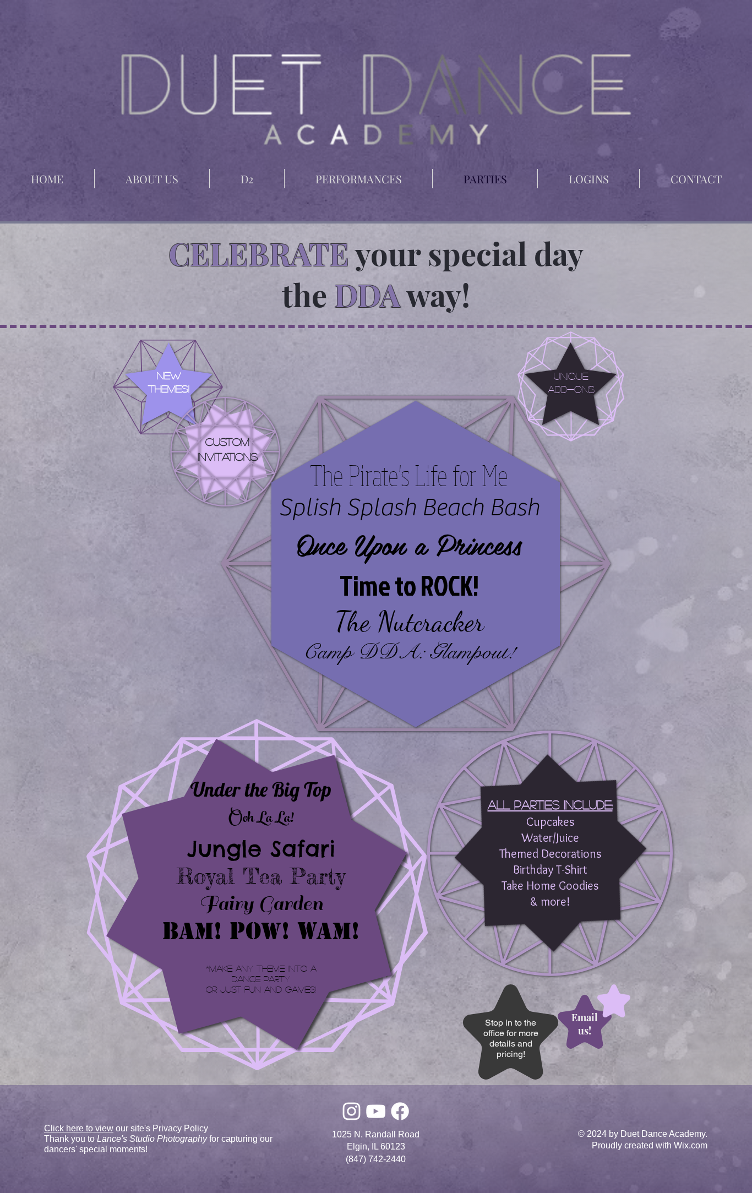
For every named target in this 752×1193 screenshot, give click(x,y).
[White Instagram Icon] (351, 1111)
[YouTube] (376, 1111)
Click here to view (78, 1128)
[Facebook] (400, 1111)
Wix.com (690, 1145)
